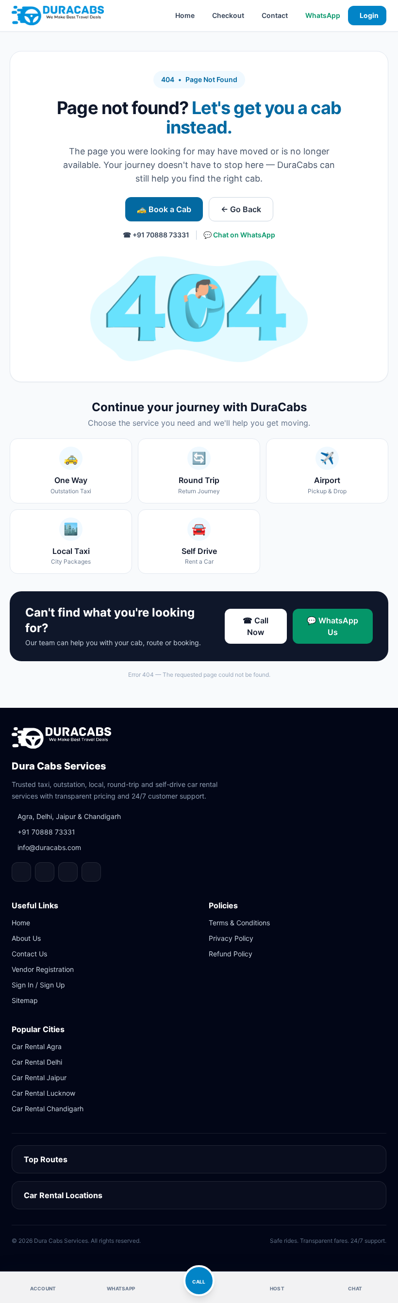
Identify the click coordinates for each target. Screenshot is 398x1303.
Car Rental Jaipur (39, 1077)
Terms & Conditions (239, 923)
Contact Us (29, 954)
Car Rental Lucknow (43, 1093)
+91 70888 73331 (46, 832)
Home (185, 15)
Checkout (228, 15)
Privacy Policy (231, 938)
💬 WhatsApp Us (332, 626)
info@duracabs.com (49, 847)
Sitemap (25, 1000)
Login (369, 15)
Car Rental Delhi (37, 1062)
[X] (91, 872)
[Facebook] (21, 872)
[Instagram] (44, 872)
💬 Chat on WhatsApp (239, 235)
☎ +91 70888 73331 (156, 235)
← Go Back (241, 209)
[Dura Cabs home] (61, 738)
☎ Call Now (255, 626)
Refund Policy (230, 954)
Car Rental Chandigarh (47, 1108)
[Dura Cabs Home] (58, 15)
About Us (26, 938)
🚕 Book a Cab (164, 209)
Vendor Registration (43, 969)
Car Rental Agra (37, 1046)
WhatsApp (322, 15)
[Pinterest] (68, 872)
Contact (275, 15)
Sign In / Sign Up (38, 985)
